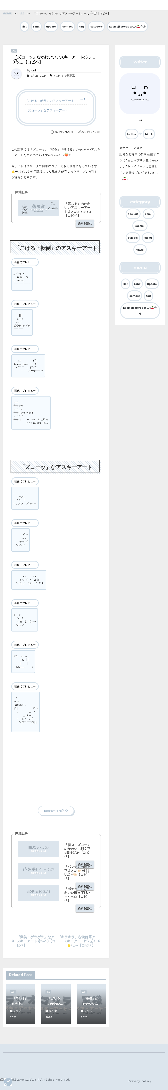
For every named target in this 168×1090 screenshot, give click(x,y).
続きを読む (85, 223)
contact (67, 26)
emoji (148, 213)
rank (36, 26)
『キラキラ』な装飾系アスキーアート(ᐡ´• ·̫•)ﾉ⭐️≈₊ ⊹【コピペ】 (76, 941)
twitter (131, 134)
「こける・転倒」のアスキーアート (49, 101)
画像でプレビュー (25, 262)
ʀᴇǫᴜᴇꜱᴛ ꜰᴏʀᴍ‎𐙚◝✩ (56, 810)
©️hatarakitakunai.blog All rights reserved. (35, 1079)
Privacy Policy (139, 1081)
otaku (148, 237)
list (24, 26)
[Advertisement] (56, 773)
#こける (59, 75)
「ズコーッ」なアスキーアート (46, 110)
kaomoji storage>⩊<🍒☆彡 (127, 26)
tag (81, 26)
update (51, 26)
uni (33, 70)
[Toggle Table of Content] (80, 98)
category (96, 26)
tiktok (149, 134)
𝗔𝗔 (14, 50)
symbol (133, 237)
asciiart (133, 213)
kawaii (140, 249)
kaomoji (140, 225)
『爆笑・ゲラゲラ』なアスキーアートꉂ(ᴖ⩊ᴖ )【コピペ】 (36, 941)
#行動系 (70, 75)
